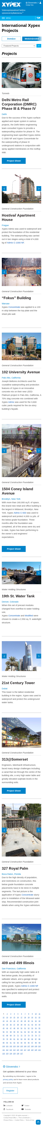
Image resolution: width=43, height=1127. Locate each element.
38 (18, 1025)
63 (29, 1032)
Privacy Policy (8, 1120)
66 (39, 1032)
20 (32, 1017)
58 (11, 1032)
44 (39, 1025)
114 (14, 1050)
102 (11, 1046)
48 (14, 1028)
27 (18, 1021)
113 (11, 1050)
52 (29, 1028)
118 (28, 1050)
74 (29, 1035)
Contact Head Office (10, 1117)
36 (11, 1025)
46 (7, 1028)
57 (7, 1032)
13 (7, 1017)
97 (32, 1043)
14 (11, 1017)
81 (14, 1039)
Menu (8, 18)
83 (21, 1039)
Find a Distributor (24, 1117)
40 (25, 1025)
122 (3, 1053)
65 (36, 1032)
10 (36, 1014)
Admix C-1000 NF (15, 242)
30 (29, 1021)
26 (14, 1021)
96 (29, 1043)
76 (36, 1035)
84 (25, 1039)
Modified (29, 615)
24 (7, 1021)
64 (32, 1032)
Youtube (28, 1109)
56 (3, 1032)
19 (29, 1017)
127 (21, 1053)
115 (18, 1050)
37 (14, 1025)
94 (21, 1043)
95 (25, 1043)
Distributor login (40, 3)
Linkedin (9, 1105)
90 (7, 1043)
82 (18, 1039)
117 (25, 1050)
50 (21, 1028)
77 (39, 1035)
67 (3, 1035)
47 (11, 1028)
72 (21, 1035)
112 (7, 1050)
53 (32, 1028)
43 (36, 1025)
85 (29, 1039)
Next (38, 75)
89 (3, 1043)
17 (21, 1017)
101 (7, 1046)
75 (32, 1035)
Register (10, 1090)
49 (18, 1028)
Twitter (26, 1105)
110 (39, 1046)
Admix (11, 402)
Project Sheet (14, 161)
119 (32, 1050)
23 (3, 1021)
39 (21, 1025)
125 (14, 1053)
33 (39, 1021)
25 (11, 1021)
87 (36, 1039)
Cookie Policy (19, 1120)
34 (3, 1025)
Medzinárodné (32, 39)
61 (21, 1032)
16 (18, 1017)
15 (14, 1017)
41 (29, 1025)
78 (3, 1039)
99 (39, 1043)
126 (18, 1053)
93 (18, 1043)
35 (7, 1025)
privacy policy (8, 1079)
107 (28, 1046)
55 (39, 1028)
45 (3, 1028)
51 (25, 1028)
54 (36, 1028)
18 (25, 1017)
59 (14, 1032)
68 (7, 1035)
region (38, 18)
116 (21, 1050)
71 (18, 1035)
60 (18, 1032)
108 (32, 1046)
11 (39, 1014)
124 (11, 1053)
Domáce (11, 39)
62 (25, 1032)
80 (11, 1039)
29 (25, 1021)
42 (32, 1025)
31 (32, 1021)
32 (36, 1021)
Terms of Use (30, 1120)
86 (32, 1039)
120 (36, 1050)
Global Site (29, 5)
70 (14, 1035)
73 (25, 1035)
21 (36, 1017)
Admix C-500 (20, 513)
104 (18, 1046)
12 (3, 1017)
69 (11, 1035)
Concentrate (14, 307)
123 (7, 1053)
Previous (4, 75)
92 (14, 1043)
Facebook (9, 1109)
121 (39, 1050)
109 (36, 1046)
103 (14, 1046)
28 (21, 1021)
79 (7, 1039)
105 (21, 1046)
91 (11, 1043)
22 (39, 1017)
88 (39, 1039)
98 (36, 1043)
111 (4, 1050)
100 (3, 1046)
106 (25, 1046)
